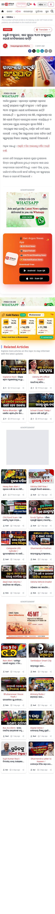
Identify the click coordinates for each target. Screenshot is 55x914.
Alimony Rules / (37, 694)
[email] (46, 51)
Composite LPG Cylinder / (13, 549)
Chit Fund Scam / (11, 517)
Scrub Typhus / (37, 517)
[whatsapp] (38, 51)
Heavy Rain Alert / (11, 486)
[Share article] (23, 388)
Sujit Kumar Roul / (11, 758)
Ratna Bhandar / (10, 410)
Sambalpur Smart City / (41, 662)
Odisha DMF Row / (39, 486)
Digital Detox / (37, 727)
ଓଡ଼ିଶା (18, 11)
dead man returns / (12, 581)
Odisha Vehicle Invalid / (41, 583)
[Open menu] (2, 4)
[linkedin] (42, 51)
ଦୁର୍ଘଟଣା (39, 11)
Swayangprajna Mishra (20, 46)
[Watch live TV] (29, 4)
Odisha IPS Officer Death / (41, 378)
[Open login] (51, 4)
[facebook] (30, 51)
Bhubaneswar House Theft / (13, 695)
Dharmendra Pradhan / (41, 549)
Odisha (9, 17)
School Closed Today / (40, 410)
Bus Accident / (9, 727)
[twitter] (34, 51)
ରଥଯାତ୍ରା (28, 11)
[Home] (3, 17)
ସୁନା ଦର (48, 11)
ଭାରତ (9, 11)
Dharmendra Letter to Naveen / (41, 760)
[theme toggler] (34, 4)
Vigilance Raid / (10, 376)
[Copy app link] (50, 51)
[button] (9, 326)
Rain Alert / (8, 660)
